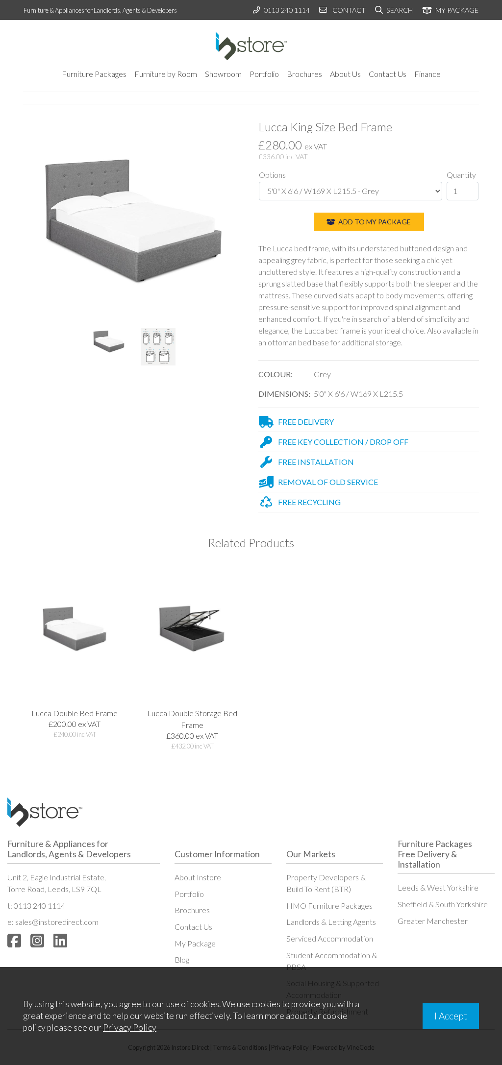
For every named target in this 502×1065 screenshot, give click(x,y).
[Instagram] (37, 940)
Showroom (223, 73)
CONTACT (348, 10)
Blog (182, 959)
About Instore (198, 877)
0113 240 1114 (287, 10)
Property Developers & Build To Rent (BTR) (326, 883)
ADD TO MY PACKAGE (374, 222)
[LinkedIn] (60, 940)
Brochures (304, 73)
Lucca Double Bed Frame (74, 713)
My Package (195, 943)
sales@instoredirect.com (57, 921)
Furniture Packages (94, 73)
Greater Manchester (433, 920)
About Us (345, 73)
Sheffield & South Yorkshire (443, 904)
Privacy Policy (129, 1027)
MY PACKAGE (456, 10)
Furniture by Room (165, 73)
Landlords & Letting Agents (331, 921)
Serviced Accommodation (329, 938)
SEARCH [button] (399, 10)
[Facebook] (14, 940)
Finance (427, 73)
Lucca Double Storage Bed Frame (192, 718)
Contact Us (387, 73)
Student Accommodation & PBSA (331, 960)
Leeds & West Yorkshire (438, 887)
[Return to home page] (251, 46)
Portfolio (264, 73)
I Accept (450, 1015)
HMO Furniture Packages (329, 905)
